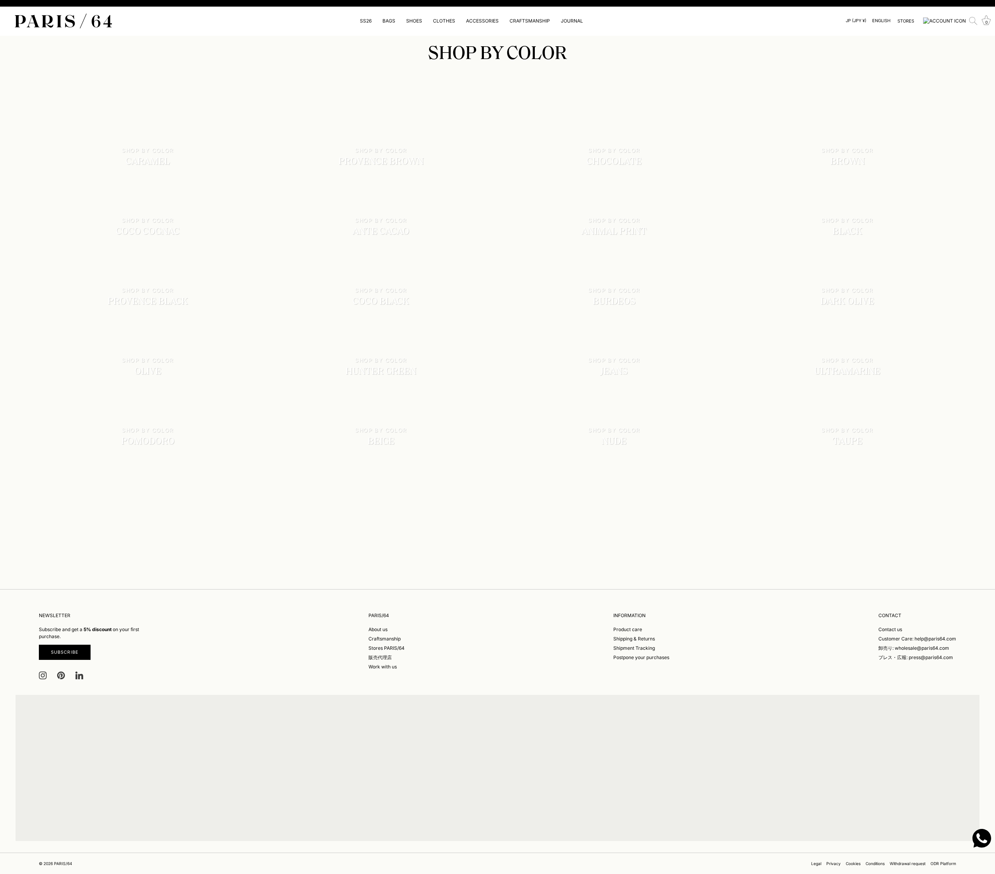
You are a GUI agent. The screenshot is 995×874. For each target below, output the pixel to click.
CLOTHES (444, 21)
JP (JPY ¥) (856, 20)
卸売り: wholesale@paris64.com (913, 648)
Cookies (853, 863)
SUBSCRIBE (65, 652)
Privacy (833, 863)
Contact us (890, 629)
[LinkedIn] (79, 675)
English (881, 20)
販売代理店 (380, 657)
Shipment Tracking (634, 648)
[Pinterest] (61, 675)
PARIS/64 (63, 863)
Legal (816, 863)
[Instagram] (43, 675)
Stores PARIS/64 (386, 648)
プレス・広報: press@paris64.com (915, 657)
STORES (905, 21)
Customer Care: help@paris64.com (917, 639)
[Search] (973, 21)
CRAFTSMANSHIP (530, 21)
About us (378, 629)
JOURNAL (572, 21)
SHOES (414, 21)
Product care (627, 629)
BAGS (388, 21)
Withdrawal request (907, 863)
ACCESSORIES (482, 21)
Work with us (382, 667)
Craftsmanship (384, 639)
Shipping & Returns (634, 639)
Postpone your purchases (641, 657)
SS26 (366, 21)
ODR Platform (943, 863)
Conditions (875, 863)
